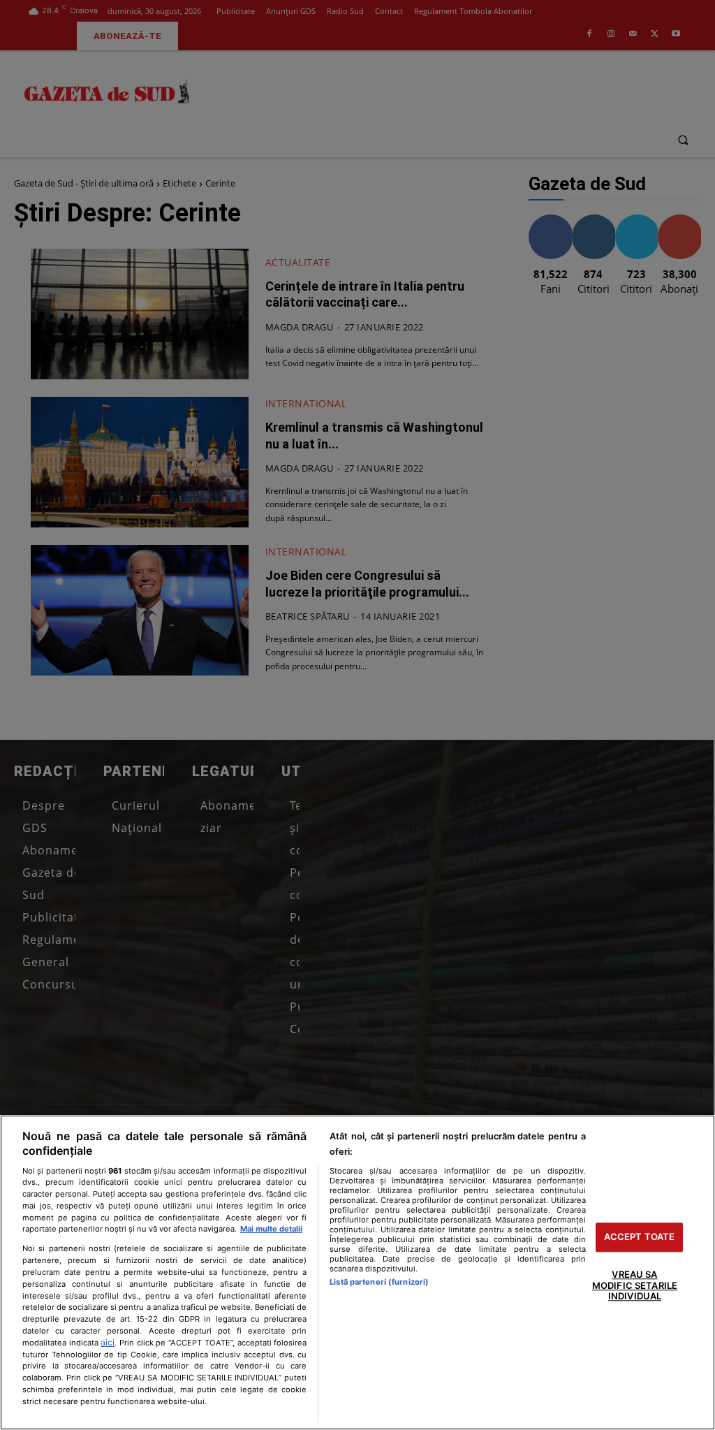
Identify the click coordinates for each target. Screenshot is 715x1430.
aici (108, 1342)
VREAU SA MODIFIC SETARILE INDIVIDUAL (634, 1285)
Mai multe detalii (271, 1229)
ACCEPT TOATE (639, 1237)
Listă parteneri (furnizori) (379, 1282)
